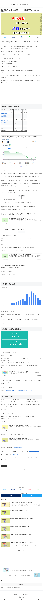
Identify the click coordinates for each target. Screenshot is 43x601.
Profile (35, 596)
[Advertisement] (21, 94)
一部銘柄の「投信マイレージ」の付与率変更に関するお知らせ (18, 390)
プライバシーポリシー (7, 596)
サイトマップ (21, 597)
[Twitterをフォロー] (32, 495)
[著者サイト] (11, 495)
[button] (40, 289)
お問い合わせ (21, 596)
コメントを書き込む (21, 584)
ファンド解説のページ (34, 451)
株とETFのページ (16, 454)
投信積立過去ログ (18, 447)
